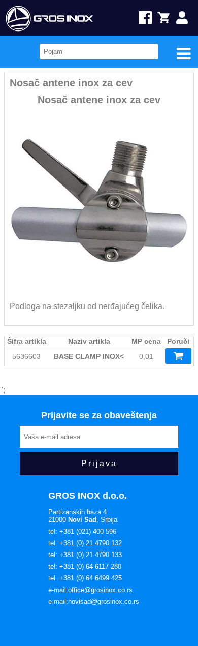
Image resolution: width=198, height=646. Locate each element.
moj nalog (187, 17)
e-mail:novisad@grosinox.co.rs (93, 601)
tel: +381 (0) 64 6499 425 (85, 578)
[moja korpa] (168, 17)
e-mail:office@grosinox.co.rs (90, 590)
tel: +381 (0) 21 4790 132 (85, 543)
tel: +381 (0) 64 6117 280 (84, 566)
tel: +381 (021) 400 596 (82, 531)
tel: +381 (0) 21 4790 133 (85, 555)
